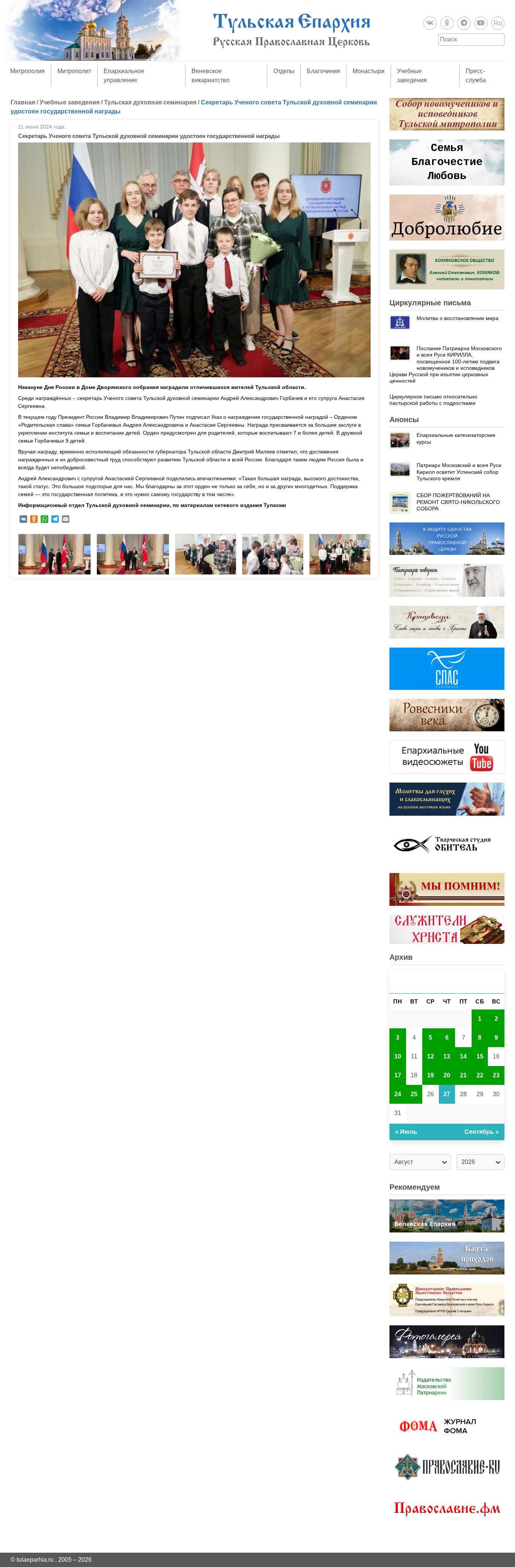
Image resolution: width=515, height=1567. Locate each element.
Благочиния (323, 71)
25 (414, 1094)
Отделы (283, 71)
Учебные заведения (412, 75)
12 (430, 1056)
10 (397, 1056)
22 (480, 1075)
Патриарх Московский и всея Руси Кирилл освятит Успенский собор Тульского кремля (459, 471)
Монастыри (369, 71)
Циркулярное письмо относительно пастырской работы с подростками (433, 400)
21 (463, 1075)
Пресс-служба (476, 75)
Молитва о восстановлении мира (457, 318)
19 (430, 1075)
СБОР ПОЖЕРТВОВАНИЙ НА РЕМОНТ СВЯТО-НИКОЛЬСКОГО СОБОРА (458, 502)
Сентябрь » (481, 1132)
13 (446, 1056)
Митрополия (27, 71)
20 (446, 1075)
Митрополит (74, 71)
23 (496, 1075)
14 (463, 1056)
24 (397, 1094)
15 (480, 1056)
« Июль (406, 1132)
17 (397, 1075)
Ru (498, 23)
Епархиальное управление (124, 75)
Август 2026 (447, 981)
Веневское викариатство (211, 75)
